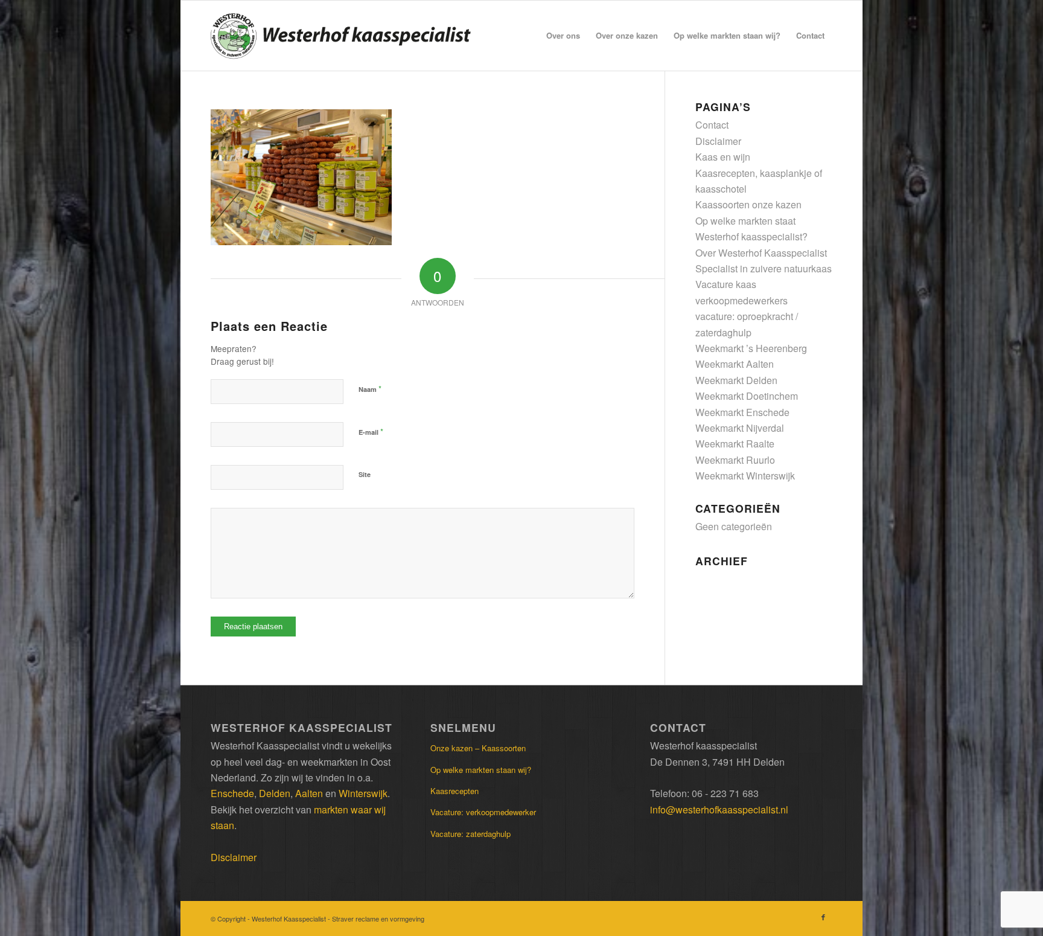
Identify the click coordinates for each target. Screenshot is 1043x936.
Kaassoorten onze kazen (748, 204)
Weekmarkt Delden (736, 380)
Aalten (309, 793)
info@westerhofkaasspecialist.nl (719, 809)
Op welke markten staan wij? (480, 769)
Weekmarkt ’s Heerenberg (751, 348)
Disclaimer (718, 141)
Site (365, 474)
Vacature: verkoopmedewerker (483, 812)
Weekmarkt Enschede (742, 412)
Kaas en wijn (722, 157)
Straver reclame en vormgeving (378, 918)
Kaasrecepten (454, 791)
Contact (712, 125)
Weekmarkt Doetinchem (746, 396)
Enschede (232, 793)
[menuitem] (563, 36)
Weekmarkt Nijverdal (739, 428)
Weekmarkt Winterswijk (745, 475)
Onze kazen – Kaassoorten (478, 748)
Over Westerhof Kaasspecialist (761, 253)
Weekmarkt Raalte (734, 443)
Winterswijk (363, 793)
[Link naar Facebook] (823, 917)
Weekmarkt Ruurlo (735, 460)
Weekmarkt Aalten (734, 364)
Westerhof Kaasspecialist (290, 918)
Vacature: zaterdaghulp (470, 833)
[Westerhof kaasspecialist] (341, 36)
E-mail (371, 431)
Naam (370, 388)
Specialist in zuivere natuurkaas (763, 268)
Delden (274, 793)
